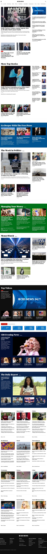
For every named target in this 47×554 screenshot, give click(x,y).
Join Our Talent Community (40, 543)
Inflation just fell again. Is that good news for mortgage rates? (8, 230)
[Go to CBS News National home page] (20, 1)
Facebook (11, 541)
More (16, 236)
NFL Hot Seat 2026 (3, 542)
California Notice (22, 541)
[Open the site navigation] (7, 1)
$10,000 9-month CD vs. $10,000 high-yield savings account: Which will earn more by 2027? (38, 229)
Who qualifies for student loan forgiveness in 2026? (22, 228)
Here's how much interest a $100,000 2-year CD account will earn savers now (38, 227)
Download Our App (32, 542)
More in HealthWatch (4, 466)
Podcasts (30, 541)
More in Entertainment (36, 466)
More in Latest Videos (35, 525)
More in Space (3, 525)
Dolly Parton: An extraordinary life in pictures (8, 36)
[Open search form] (45, 1)
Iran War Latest (2, 541)
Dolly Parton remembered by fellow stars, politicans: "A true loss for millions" (13, 35)
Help (39, 544)
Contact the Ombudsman (42, 547)
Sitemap (30, 545)
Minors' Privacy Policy (22, 545)
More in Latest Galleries (20, 525)
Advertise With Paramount (42, 541)
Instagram (11, 542)
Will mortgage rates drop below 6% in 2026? (7, 228)
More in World (19, 466)
